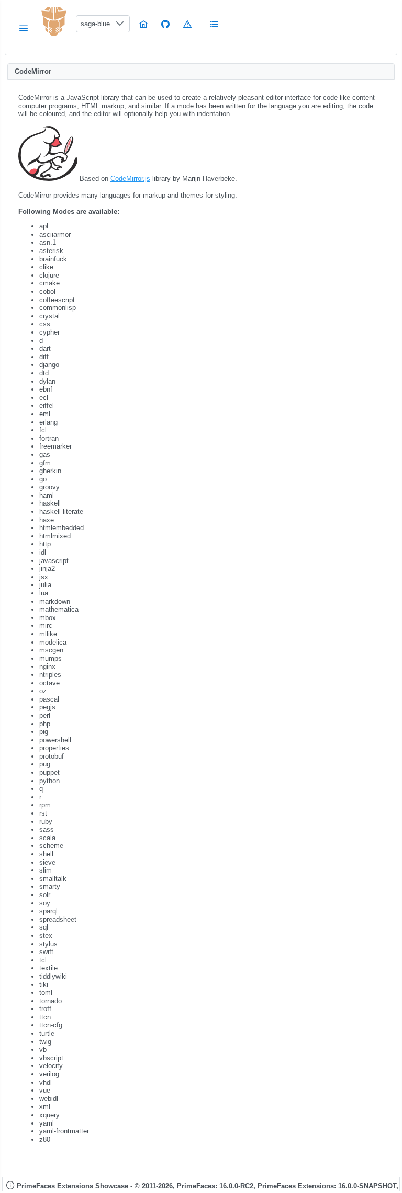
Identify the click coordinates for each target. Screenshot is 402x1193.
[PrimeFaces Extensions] (54, 21)
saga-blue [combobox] (95, 24)
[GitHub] (165, 23)
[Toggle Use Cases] (215, 23)
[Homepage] (143, 23)
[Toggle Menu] (24, 28)
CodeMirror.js (130, 178)
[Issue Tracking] (187, 23)
